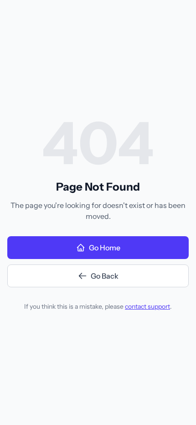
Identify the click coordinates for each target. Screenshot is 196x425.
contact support (147, 306)
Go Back (105, 275)
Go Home (104, 247)
